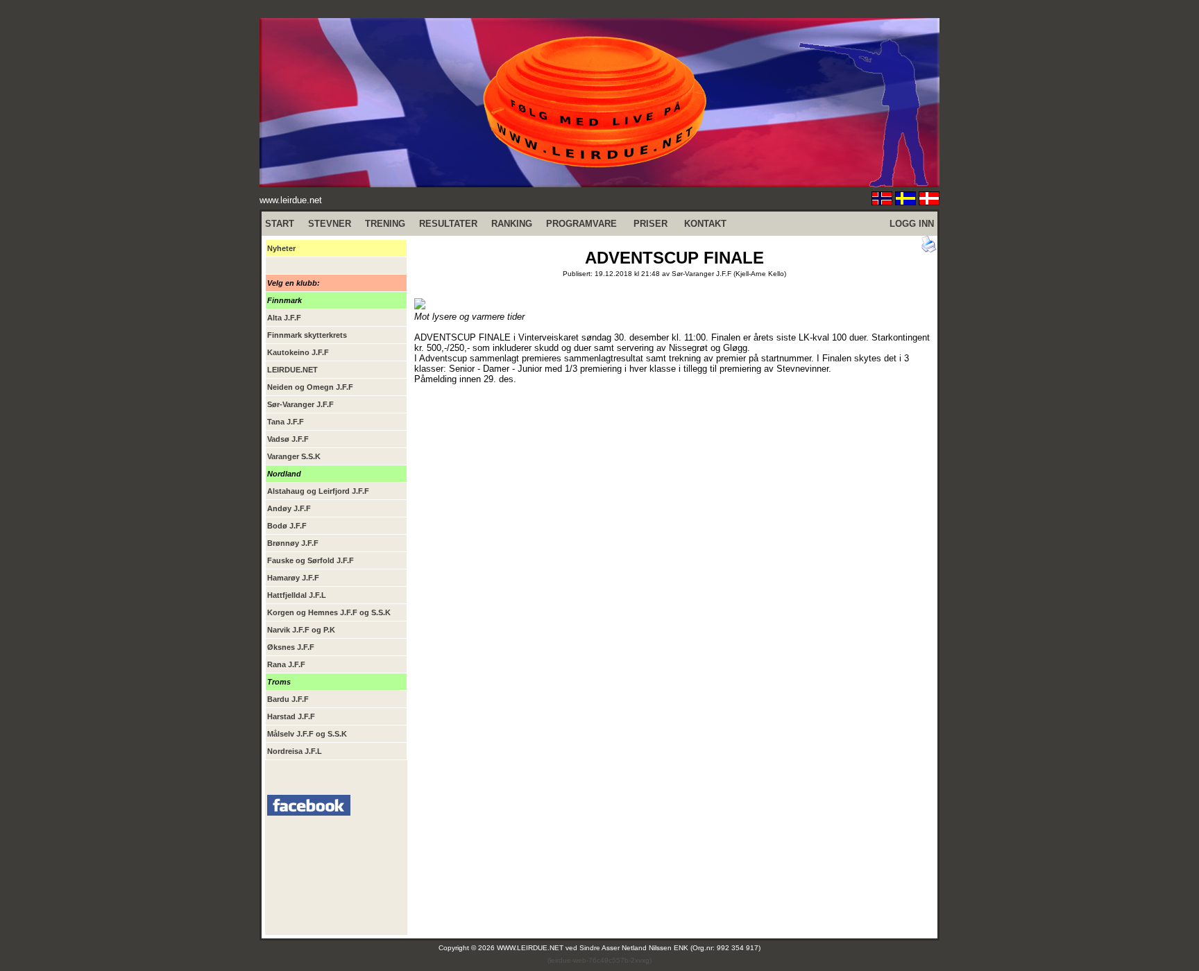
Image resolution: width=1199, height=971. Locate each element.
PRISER (650, 223)
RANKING (511, 223)
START (279, 223)
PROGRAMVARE (581, 223)
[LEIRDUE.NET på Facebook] (308, 813)
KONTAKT (705, 223)
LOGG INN (912, 223)
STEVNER (329, 223)
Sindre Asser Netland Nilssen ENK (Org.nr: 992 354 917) (669, 948)
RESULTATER (448, 223)
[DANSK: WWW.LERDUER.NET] (929, 201)
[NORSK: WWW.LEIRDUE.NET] (881, 201)
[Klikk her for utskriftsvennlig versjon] (929, 249)
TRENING (385, 223)
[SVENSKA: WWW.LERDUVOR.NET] (905, 201)
